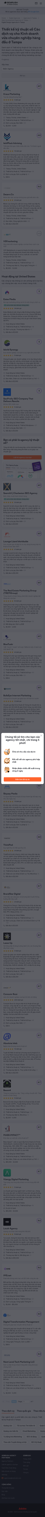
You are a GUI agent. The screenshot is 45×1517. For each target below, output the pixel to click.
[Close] (41, 735)
